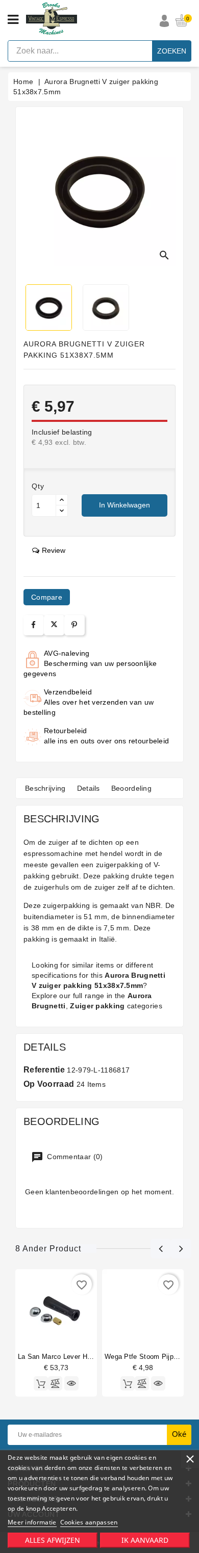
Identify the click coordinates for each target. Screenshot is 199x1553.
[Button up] (62, 500)
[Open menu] (13, 19)
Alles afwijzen (52, 1540)
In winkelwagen (124, 505)
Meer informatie (32, 1522)
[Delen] (33, 625)
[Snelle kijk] (71, 1383)
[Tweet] (54, 625)
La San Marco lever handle (61, 1356)
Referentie (44, 1069)
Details (88, 788)
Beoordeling (131, 788)
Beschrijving (45, 788)
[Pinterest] (74, 625)
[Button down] (62, 511)
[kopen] (41, 1383)
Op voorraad (48, 1084)
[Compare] (55, 1383)
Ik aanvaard (144, 1540)
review (53, 550)
